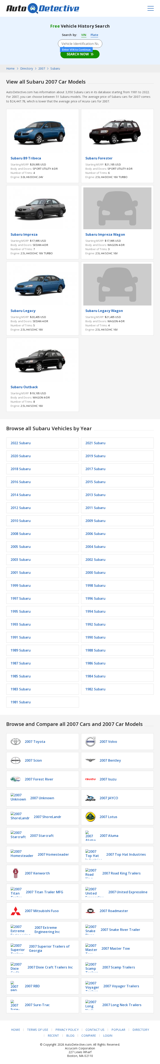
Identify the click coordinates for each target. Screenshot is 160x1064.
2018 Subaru (21, 469)
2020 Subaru (21, 456)
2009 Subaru (95, 520)
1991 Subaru (21, 637)
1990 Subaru (95, 637)
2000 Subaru (95, 572)
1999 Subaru (21, 585)
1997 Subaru (21, 598)
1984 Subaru (95, 676)
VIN (83, 35)
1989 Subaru (21, 650)
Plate (94, 35)
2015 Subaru (95, 482)
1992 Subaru (95, 624)
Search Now (78, 54)
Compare (88, 1035)
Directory (140, 1030)
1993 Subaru (21, 624)
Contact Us (95, 1030)
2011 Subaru (95, 507)
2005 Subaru (21, 546)
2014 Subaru (21, 495)
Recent (53, 1035)
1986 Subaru (95, 663)
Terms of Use (37, 1030)
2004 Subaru (95, 546)
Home (15, 1030)
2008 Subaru (21, 533)
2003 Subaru (21, 559)
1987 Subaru (21, 663)
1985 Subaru (21, 676)
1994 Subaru (95, 611)
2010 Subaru (21, 520)
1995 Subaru (21, 611)
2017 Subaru (95, 469)
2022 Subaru (21, 443)
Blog (70, 1035)
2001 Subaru (21, 572)
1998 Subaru (95, 585)
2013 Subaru (95, 495)
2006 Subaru (95, 533)
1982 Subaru (95, 689)
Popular (118, 1030)
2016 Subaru (21, 482)
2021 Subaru (95, 443)
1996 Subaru (95, 598)
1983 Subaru (21, 689)
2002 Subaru (95, 559)
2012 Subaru (21, 507)
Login (107, 1035)
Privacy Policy (67, 1030)
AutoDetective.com (42, 8)
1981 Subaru (21, 702)
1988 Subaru (95, 650)
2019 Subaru (95, 456)
